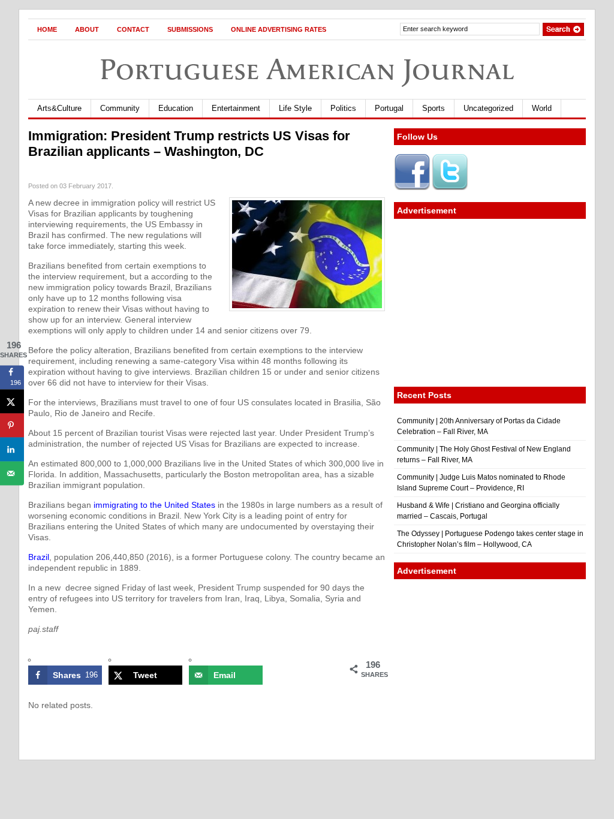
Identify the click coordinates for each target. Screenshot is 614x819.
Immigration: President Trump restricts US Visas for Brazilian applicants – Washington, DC (189, 143)
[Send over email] (12, 473)
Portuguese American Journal (307, 69)
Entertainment (236, 108)
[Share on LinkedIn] (12, 449)
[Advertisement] (490, 303)
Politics (343, 108)
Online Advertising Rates (278, 29)
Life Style (295, 108)
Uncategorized (488, 108)
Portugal (389, 108)
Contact (133, 29)
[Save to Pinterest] (12, 425)
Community (120, 108)
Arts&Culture (59, 108)
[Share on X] (12, 401)
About (87, 29)
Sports (433, 108)
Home (47, 29)
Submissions (190, 29)
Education (175, 108)
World (542, 108)
